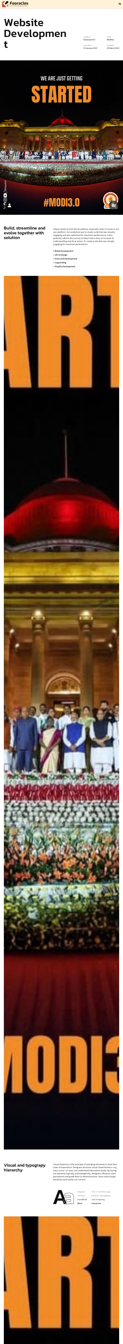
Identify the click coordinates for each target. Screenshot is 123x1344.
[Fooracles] (15, 4)
